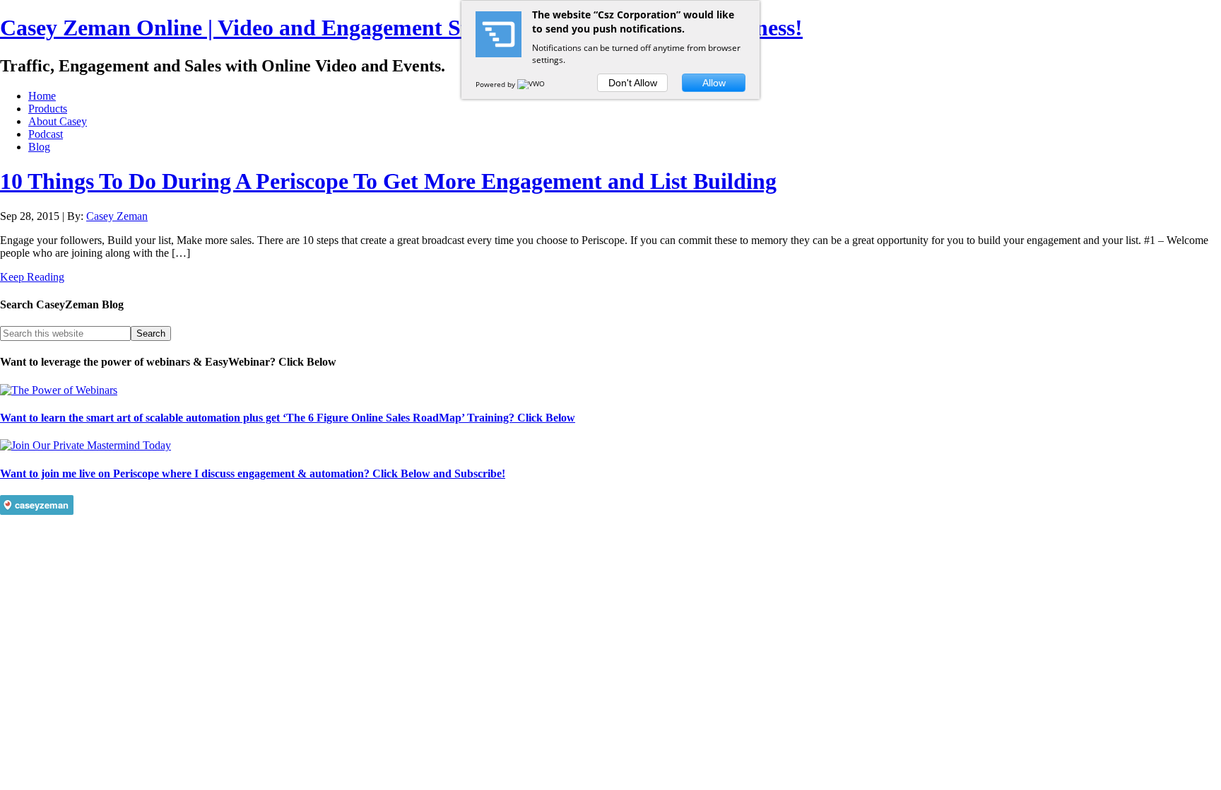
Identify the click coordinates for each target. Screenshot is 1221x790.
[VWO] (532, 84)
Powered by (496, 84)
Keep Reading (32, 277)
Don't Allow (632, 82)
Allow (714, 82)
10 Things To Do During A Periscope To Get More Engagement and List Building (388, 181)
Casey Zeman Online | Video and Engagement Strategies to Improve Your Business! (401, 27)
